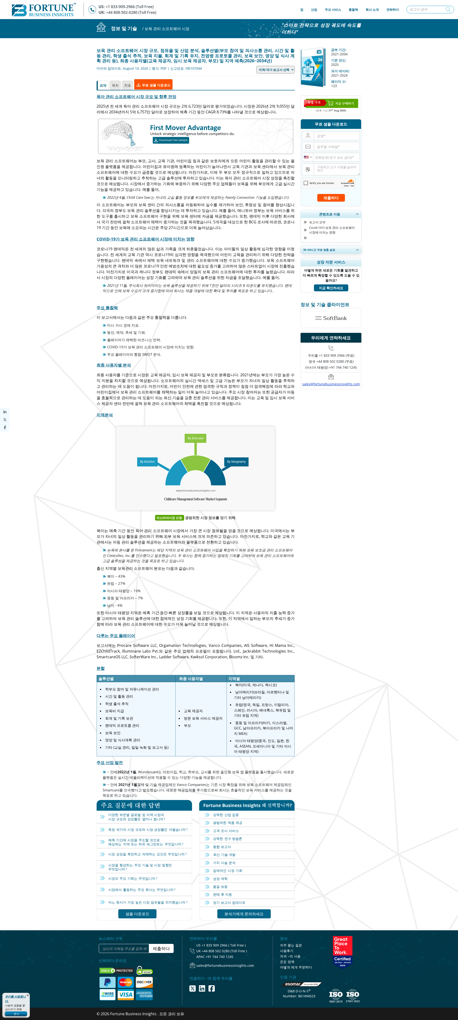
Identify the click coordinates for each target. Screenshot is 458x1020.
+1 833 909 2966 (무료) (336, 355)
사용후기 (286, 950)
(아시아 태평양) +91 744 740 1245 (331, 367)
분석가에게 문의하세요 (244, 913)
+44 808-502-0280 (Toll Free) (131, 12)
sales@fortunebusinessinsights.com (331, 384)
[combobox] (307, 157)
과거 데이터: (340, 71)
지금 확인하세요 (331, 288)
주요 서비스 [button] (333, 9)
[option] (331, 318)
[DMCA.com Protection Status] (117, 970)
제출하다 (331, 197)
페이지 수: (338, 81)
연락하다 (392, 9)
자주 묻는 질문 (291, 945)
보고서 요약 (317, 222)
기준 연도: (338, 60)
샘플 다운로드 (137, 913)
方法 (127, 85)
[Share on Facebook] (5, 427)
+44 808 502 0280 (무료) (335, 361)
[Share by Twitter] (5, 420)
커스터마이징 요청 (169, 518)
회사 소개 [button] (372, 9)
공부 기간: (338, 49)
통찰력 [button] (353, 9)
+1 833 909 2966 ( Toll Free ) (224, 945)
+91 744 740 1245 (219, 956)
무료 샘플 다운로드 (156, 85)
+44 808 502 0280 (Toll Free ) (224, 951)
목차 (115, 85)
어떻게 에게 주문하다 (296, 967)
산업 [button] (314, 9)
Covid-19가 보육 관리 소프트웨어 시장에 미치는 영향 (332, 230)
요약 (103, 85)
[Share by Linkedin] (5, 412)
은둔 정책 (287, 961)
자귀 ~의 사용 (290, 956)
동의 (16, 1013)
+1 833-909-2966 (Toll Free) (130, 6)
